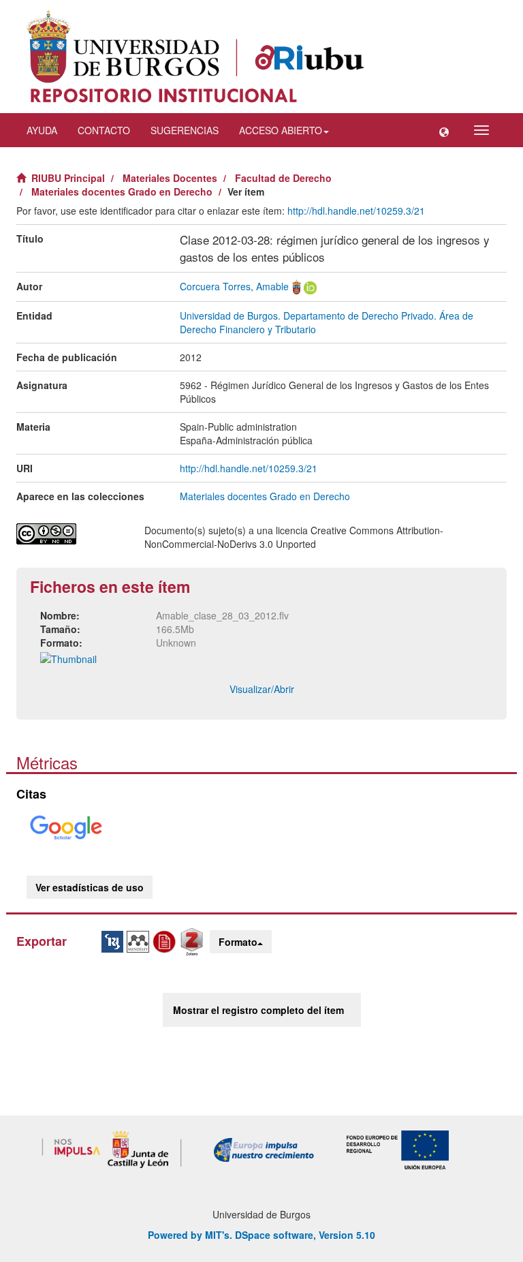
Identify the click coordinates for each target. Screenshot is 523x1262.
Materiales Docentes (170, 178)
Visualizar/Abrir (261, 689)
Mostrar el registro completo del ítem (258, 1010)
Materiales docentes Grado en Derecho (121, 191)
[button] (444, 130)
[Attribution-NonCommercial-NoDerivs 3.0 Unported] (70, 533)
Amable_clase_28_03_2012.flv (222, 615)
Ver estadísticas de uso (89, 887)
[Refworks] (166, 940)
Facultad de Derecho (283, 178)
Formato (238, 942)
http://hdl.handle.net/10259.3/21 (356, 210)
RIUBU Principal (68, 178)
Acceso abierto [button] (280, 130)
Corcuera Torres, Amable (234, 286)
